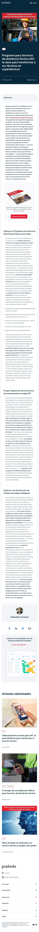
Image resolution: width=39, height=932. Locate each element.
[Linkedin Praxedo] (36, 925)
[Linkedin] (16, 628)
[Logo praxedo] (19, 867)
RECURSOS (5, 903)
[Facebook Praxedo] (33, 925)
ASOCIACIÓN (6, 890)
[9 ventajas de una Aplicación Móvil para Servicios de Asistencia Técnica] (19, 768)
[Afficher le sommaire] (20, 97)
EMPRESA (5, 910)
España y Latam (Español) (11, 877)
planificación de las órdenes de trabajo (21, 117)
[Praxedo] (6, 3)
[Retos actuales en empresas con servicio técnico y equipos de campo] (19, 820)
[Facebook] (9, 628)
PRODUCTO (5, 897)
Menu (35, 3)
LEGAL (4, 916)
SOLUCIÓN (5, 884)
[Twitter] (23, 628)
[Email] (29, 628)
